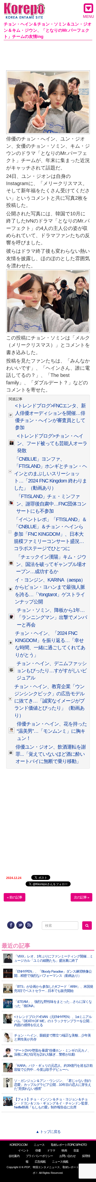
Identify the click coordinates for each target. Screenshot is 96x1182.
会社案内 (14, 1156)
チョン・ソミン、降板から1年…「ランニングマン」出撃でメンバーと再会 (52, 617)
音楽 (76, 1150)
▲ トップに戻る (48, 1131)
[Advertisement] (48, 54)
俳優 (38, 1150)
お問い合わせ (67, 1156)
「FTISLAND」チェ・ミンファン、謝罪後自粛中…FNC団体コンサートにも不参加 (51, 504)
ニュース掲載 (60, 1161)
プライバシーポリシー (39, 1156)
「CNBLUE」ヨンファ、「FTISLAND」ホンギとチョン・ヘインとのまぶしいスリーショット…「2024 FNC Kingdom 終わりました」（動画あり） (50, 473)
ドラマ (51, 1150)
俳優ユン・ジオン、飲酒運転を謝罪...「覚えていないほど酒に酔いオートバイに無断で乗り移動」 (51, 754)
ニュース (39, 1145)
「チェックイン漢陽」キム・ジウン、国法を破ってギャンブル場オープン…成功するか (51, 564)
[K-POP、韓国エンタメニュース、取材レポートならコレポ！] (24, 7)
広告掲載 (40, 1161)
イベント (23, 1150)
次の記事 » (81, 897)
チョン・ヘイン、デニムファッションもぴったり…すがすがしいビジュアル (51, 671)
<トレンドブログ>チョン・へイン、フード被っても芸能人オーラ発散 (52, 443)
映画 (64, 1150)
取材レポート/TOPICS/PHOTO (69, 1145)
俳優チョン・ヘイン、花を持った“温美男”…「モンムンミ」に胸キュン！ (52, 731)
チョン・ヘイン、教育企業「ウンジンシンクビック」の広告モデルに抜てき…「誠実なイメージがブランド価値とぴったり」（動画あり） (49, 701)
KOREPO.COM (18, 1145)
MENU (88, 16)
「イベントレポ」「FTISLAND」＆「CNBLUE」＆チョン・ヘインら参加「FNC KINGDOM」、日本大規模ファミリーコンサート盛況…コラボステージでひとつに (50, 534)
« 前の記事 (14, 897)
